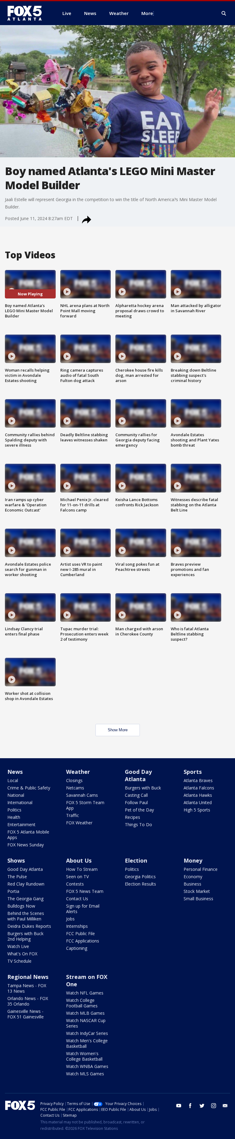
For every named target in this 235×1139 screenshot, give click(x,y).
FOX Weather (79, 823)
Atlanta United (198, 802)
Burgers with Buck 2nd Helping (25, 936)
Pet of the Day (139, 810)
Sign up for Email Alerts (82, 908)
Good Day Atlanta (138, 775)
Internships (77, 926)
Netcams (75, 788)
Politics (14, 810)
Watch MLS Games (85, 1074)
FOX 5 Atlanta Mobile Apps (28, 834)
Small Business (198, 898)
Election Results (140, 884)
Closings (74, 780)
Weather (78, 771)
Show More (118, 730)
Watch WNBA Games (87, 1066)
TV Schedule (19, 961)
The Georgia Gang (25, 898)
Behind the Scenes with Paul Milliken (25, 916)
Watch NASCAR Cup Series (86, 1023)
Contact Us (77, 898)
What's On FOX (22, 954)
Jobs (70, 919)
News (15, 771)
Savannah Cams (82, 795)
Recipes (132, 817)
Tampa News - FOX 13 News (26, 988)
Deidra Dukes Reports (29, 926)
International (19, 802)
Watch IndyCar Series (87, 1033)
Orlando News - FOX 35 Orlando (27, 1001)
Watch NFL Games (84, 993)
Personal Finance (201, 869)
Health (13, 817)
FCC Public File (80, 933)
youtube (179, 1106)
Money (193, 860)
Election (136, 860)
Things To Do (138, 824)
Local (12, 780)
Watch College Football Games (82, 1003)
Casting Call (136, 795)
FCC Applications (82, 941)
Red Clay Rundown (25, 884)
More (147, 13)
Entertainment (21, 824)
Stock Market (197, 891)
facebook (190, 1106)
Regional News (27, 976)
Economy (193, 876)
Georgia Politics (140, 876)
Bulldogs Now (21, 906)
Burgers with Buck (143, 788)
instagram (213, 1106)
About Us (78, 860)
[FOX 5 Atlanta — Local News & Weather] (27, 13)
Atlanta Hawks (198, 795)
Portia (13, 891)
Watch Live (18, 946)
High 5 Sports (197, 810)
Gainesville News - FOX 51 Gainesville (25, 1014)
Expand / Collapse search (224, 13)
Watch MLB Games (85, 1013)
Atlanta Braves (198, 780)
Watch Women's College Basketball (84, 1056)
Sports (193, 771)
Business (192, 884)
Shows (16, 860)
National (15, 795)
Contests (75, 884)
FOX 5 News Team (84, 891)
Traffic (72, 815)
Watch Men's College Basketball (87, 1043)
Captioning (76, 948)
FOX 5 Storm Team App (85, 805)
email (225, 1106)
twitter (202, 1106)
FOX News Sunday (25, 845)
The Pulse (17, 876)
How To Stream (82, 869)
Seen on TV (77, 876)
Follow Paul (136, 802)
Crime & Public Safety (28, 788)
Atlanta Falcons (199, 788)
